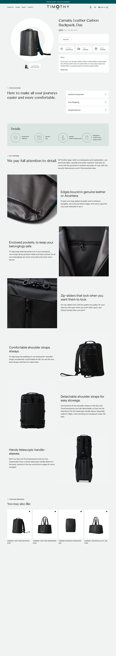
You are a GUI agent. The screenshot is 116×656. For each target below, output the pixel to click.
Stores (17, 7)
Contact (31, 7)
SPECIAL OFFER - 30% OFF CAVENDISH (58, 1)
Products (10, 7)
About (24, 7)
